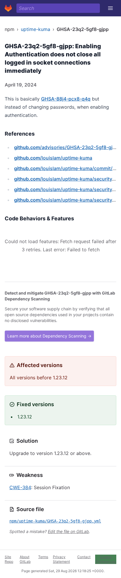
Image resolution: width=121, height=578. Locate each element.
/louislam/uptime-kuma (53, 158)
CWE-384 (20, 487)
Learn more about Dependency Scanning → (49, 335)
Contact (83, 557)
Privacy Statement (61, 559)
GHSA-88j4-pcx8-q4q (65, 99)
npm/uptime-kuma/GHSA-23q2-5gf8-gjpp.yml (55, 521)
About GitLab (25, 559)
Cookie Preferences (106, 559)
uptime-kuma (35, 29)
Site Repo (9, 559)
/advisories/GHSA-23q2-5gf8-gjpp (66, 147)
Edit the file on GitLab (68, 531)
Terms (43, 557)
